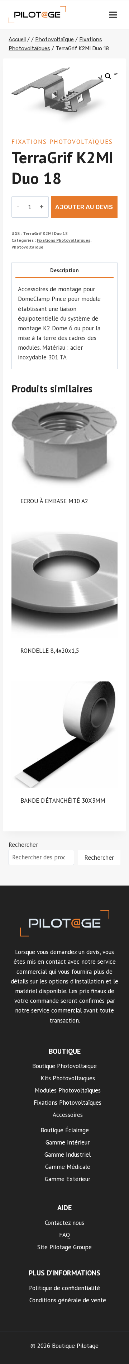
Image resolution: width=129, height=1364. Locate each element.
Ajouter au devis (84, 207)
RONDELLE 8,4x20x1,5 (49, 651)
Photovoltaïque (27, 247)
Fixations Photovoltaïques (62, 142)
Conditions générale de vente (67, 1300)
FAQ (64, 1235)
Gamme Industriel (67, 1154)
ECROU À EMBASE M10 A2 (54, 501)
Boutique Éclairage (64, 1130)
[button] (108, 76)
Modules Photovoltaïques (68, 1090)
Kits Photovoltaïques (67, 1078)
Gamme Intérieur (68, 1142)
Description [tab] (64, 270)
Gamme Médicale (67, 1167)
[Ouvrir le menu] (112, 14)
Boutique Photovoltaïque (64, 1066)
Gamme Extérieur (67, 1179)
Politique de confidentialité (64, 1288)
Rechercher (23, 845)
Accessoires (68, 1115)
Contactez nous (64, 1223)
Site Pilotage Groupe (64, 1247)
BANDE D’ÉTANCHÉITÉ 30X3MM (62, 800)
